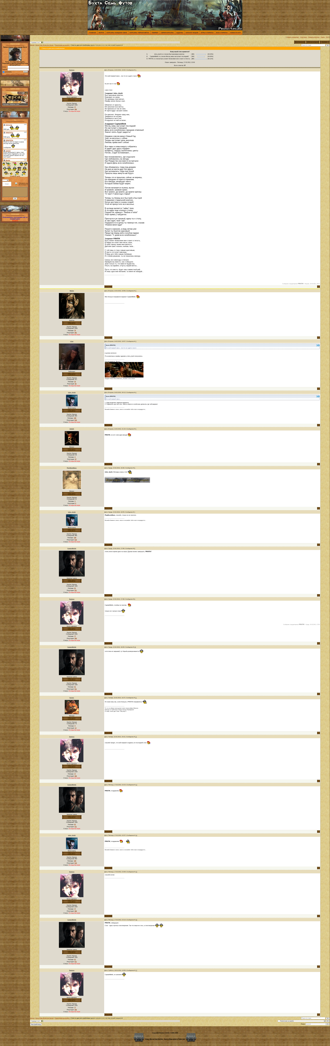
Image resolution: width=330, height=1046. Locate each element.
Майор (72, 290)
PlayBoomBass (72, 468)
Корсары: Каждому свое (117, 32)
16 (136, 919)
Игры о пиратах (207, 32)
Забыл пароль (10, 74)
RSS (327, 37)
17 (136, 970)
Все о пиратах (222, 32)
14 (136, 835)
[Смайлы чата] (15, 176)
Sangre (71, 697)
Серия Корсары (167, 32)
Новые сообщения (293, 37)
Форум (101, 32)
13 (136, 784)
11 (136, 697)
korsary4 (15, 220)
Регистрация (20, 74)
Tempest (155, 32)
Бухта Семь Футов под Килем (44, 45)
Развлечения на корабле (62, 45)
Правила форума (313, 37)
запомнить (8, 72)
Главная (92, 32)
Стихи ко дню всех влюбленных (80, 45)
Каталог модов (192, 32)
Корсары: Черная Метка (139, 32)
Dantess (71, 70)
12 (136, 736)
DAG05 (72, 429)
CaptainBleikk (71, 548)
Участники (303, 37)
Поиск (323, 37)
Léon (71, 341)
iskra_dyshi (72, 392)
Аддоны (179, 32)
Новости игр (235, 32)
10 (135, 647)
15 (136, 871)
